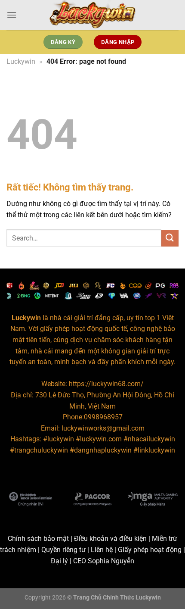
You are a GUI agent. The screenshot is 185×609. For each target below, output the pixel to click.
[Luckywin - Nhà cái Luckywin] (92, 15)
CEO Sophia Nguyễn (103, 561)
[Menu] (11, 14)
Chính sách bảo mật (38, 538)
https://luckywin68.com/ (106, 384)
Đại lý (59, 561)
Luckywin (20, 61)
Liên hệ (102, 550)
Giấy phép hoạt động (150, 550)
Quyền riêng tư (63, 550)
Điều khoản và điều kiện (110, 538)
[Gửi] (170, 238)
